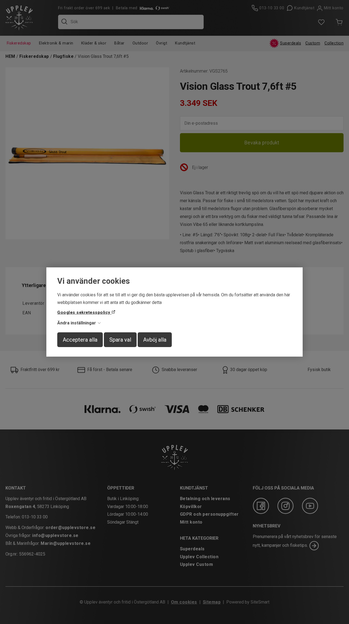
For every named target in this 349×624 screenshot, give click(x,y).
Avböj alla (154, 339)
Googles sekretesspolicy (84, 312)
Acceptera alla (80, 339)
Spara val (120, 339)
